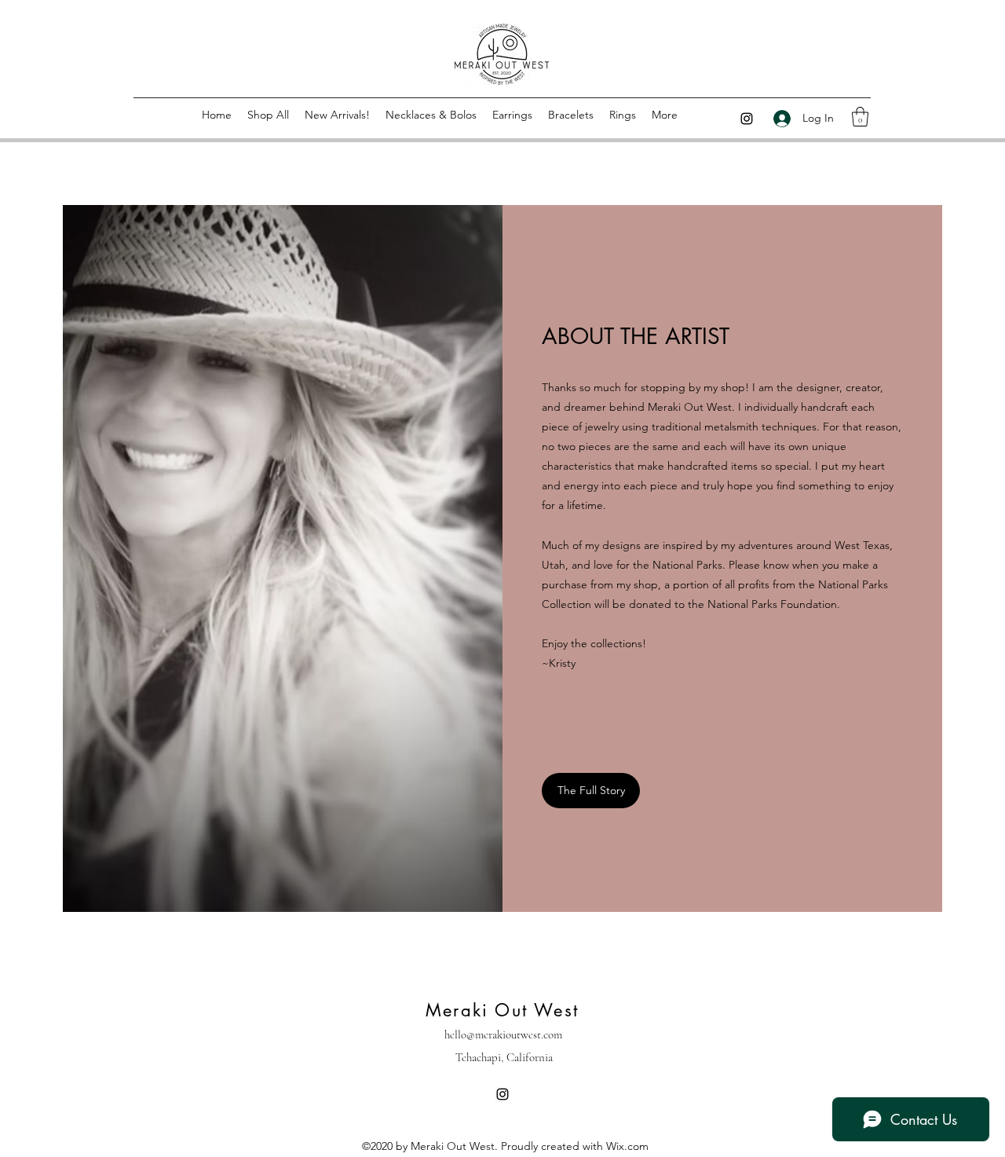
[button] (860, 116)
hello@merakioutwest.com (503, 1034)
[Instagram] (747, 118)
